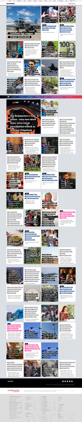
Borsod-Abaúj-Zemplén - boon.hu (16, 402)
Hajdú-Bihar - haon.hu (14, 409)
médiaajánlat (72, 384)
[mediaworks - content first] (13, 390)
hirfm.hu (59, 417)
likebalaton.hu (44, 403)
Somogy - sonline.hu (13, 415)
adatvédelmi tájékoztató (49, 384)
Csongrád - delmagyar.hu (14, 403)
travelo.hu (44, 407)
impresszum (68, 384)
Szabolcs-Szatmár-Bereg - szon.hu (16, 417)
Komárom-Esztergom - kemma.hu (16, 413)
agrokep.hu (28, 416)
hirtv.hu (27, 407)
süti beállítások (63, 384)
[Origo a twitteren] (65, 381)
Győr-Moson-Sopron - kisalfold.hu (16, 407)
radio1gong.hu (60, 416)
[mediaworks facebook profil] (70, 391)
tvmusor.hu (44, 413)
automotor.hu (44, 399)
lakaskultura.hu (44, 401)
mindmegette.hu (45, 406)
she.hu (59, 400)
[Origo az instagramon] (67, 381)
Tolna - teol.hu (12, 418)
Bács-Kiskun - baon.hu (14, 398)
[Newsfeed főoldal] (10, 381)
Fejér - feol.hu (12, 406)
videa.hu (59, 409)
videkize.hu (44, 411)
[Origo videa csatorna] (69, 381)
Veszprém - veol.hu (29, 398)
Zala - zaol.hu (28, 399)
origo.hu (27, 409)
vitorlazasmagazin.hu (46, 410)
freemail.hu (60, 406)
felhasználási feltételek (57, 384)
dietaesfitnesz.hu (45, 409)
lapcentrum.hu (60, 410)
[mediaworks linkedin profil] (73, 391)
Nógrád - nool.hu (13, 414)
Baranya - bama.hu (13, 399)
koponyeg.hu (60, 407)
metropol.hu (60, 398)
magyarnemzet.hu (29, 405)
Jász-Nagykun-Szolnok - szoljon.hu (16, 411)
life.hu (59, 399)
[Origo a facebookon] (63, 381)
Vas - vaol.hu (28, 396)
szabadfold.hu (28, 406)
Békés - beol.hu (12, 401)
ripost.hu (59, 396)
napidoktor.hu (44, 405)
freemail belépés (72, 3)
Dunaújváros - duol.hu (14, 405)
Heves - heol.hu (12, 410)
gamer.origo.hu (44, 402)
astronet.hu (44, 398)
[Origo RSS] (72, 381)
